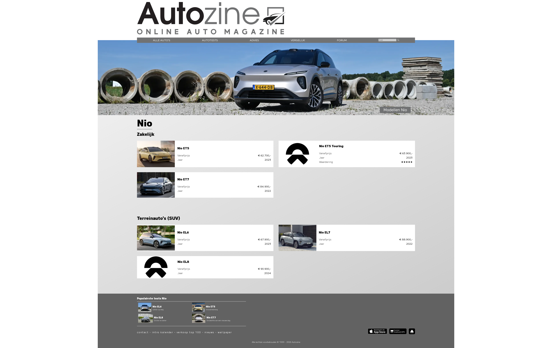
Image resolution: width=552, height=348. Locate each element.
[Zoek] (398, 40)
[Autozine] (276, 17)
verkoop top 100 (189, 332)
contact (142, 332)
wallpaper (225, 332)
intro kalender (162, 332)
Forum (342, 40)
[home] (411, 333)
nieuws (209, 332)
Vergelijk (298, 40)
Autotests (210, 40)
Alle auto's (161, 40)
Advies (254, 40)
